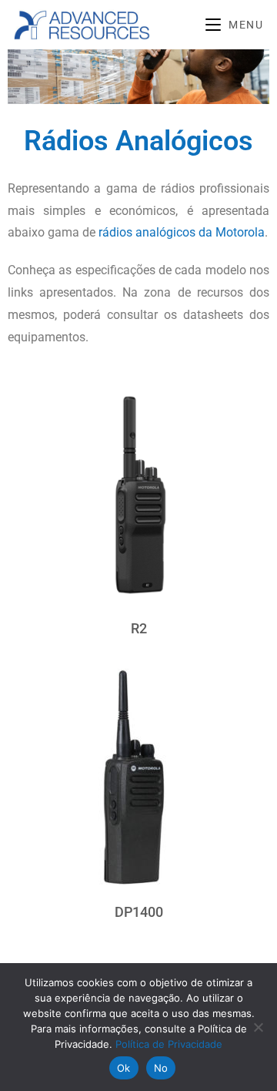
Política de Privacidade (168, 1044)
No (161, 1068)
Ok (124, 1068)
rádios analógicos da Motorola (181, 232)
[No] (257, 1027)
